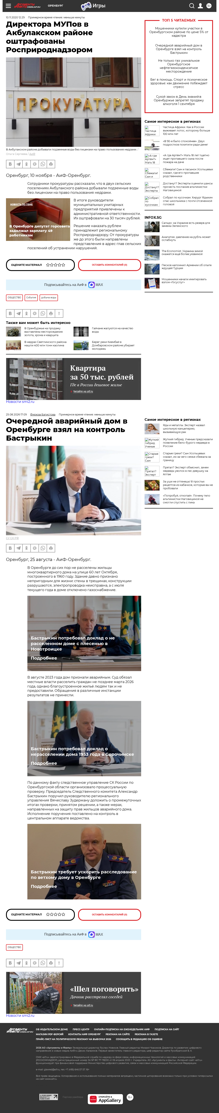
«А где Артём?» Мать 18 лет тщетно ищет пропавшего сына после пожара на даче (186, 159)
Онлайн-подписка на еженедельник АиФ (122, 1029)
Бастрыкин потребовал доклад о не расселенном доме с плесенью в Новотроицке (73, 643)
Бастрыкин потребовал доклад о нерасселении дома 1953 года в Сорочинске (82, 751)
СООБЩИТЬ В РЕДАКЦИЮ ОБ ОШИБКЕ (139, 1039)
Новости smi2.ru (20, 402)
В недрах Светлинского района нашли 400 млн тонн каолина (45, 343)
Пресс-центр (81, 1029)
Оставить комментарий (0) (109, 265)
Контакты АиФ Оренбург (84, 1034)
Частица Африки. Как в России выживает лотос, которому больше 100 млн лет (186, 130)
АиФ (32, 154)
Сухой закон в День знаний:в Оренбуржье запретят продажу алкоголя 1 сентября (179, 100)
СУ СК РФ (12, 538)
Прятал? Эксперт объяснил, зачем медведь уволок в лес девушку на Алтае (186, 471)
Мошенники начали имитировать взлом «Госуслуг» (184, 281)
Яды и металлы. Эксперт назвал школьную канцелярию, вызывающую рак (184, 429)
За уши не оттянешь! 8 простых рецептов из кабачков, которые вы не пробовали (188, 485)
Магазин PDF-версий (49, 1034)
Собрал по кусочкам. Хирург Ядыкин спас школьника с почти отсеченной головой (188, 201)
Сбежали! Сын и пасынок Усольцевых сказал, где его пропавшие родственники (188, 173)
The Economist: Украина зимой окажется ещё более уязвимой (182, 253)
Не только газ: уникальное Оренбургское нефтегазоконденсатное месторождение (179, 66)
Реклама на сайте (118, 1034)
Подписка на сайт (167, 1029)
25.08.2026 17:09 (16, 414)
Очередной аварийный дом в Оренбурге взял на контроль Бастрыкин (178, 49)
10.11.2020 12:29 (15, 17)
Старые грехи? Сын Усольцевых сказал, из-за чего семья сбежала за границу (187, 457)
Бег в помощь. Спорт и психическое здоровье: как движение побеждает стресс (178, 83)
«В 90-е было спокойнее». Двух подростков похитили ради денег (185, 143)
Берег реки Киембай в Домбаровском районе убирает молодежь (113, 345)
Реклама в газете (146, 1034)
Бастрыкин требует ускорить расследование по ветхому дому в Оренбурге (84, 874)
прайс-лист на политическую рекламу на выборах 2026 (73, 1039)
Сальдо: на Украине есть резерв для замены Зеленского (186, 224)
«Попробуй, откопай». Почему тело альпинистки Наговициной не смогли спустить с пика (186, 499)
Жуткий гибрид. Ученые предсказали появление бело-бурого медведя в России (188, 443)
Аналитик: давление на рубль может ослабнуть (186, 239)
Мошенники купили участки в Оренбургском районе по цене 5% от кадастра (178, 32)
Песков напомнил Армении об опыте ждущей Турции (187, 267)
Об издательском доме (52, 1029)
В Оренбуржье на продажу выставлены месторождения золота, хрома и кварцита (43, 332)
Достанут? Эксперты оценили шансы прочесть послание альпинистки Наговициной (188, 187)
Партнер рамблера (73, 1097)
